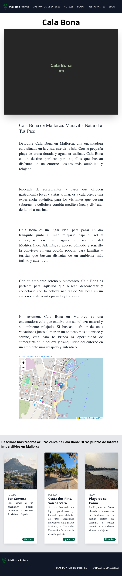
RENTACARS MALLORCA (105, 567)
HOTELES (68, 6)
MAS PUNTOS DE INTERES (46, 6)
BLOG (112, 6)
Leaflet (82, 418)
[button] (61, 385)
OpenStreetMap (95, 418)
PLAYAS (81, 6)
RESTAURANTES (96, 6)
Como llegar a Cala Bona (35, 356)
